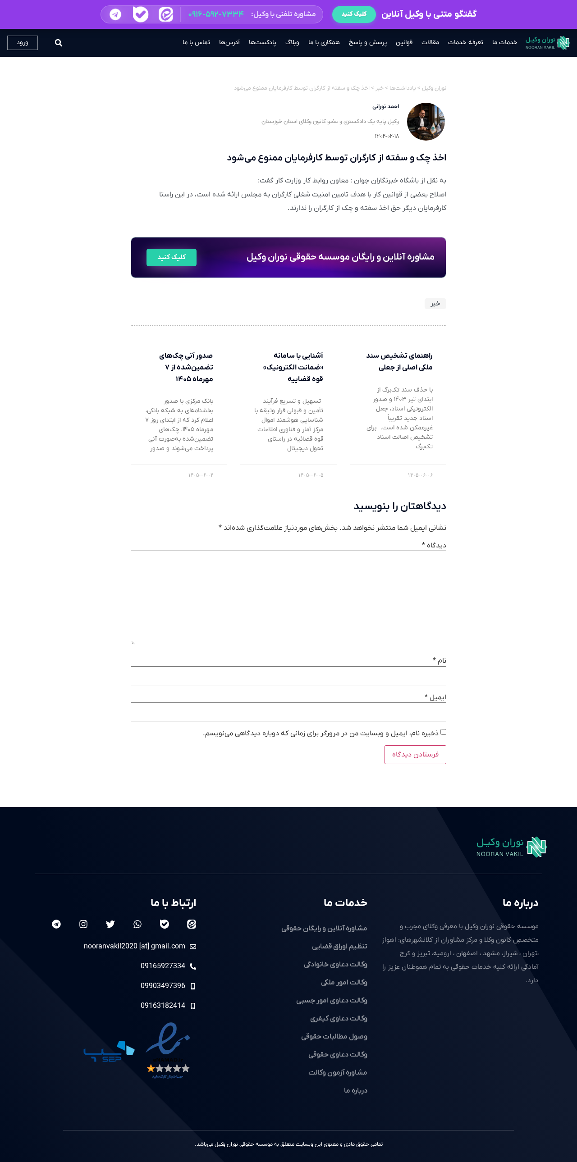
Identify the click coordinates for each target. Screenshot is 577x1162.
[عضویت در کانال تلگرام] (115, 14)
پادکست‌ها (262, 42)
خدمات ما (504, 42)
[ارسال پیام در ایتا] (165, 14)
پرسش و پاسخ (368, 42)
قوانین (404, 42)
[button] (212, 14)
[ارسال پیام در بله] (140, 14)
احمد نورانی (385, 106)
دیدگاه (434, 545)
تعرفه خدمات (465, 42)
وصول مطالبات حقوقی (334, 1036)
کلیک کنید (354, 14)
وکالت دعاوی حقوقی (337, 1054)
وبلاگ (292, 42)
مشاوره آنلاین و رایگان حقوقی (324, 928)
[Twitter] (110, 924)
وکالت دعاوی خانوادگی (335, 964)
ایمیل (435, 697)
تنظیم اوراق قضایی (339, 946)
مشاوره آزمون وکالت (337, 1072)
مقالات (430, 42)
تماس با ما (196, 42)
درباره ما (521, 903)
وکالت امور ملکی (344, 982)
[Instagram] (83, 924)
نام (439, 661)
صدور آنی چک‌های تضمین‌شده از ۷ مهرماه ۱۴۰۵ (186, 367)
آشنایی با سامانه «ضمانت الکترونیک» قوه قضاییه (293, 367)
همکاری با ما (324, 42)
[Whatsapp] (137, 924)
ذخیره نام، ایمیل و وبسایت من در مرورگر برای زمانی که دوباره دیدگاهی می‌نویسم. (321, 733)
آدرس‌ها (229, 42)
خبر (435, 303)
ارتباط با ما (173, 903)
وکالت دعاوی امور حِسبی (331, 1000)
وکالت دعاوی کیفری (338, 1018)
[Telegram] (56, 924)
